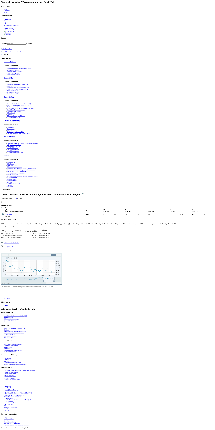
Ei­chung (9, 130)
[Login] (7, 34)
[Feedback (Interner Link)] (7, 33)
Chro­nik (9, 185)
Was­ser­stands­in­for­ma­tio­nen (14, 167)
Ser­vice (6, 156)
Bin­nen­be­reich (11, 113)
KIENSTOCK (8, 214)
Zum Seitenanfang (5, 298)
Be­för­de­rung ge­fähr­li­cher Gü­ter (15, 132)
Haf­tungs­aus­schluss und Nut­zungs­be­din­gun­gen (16, 425)
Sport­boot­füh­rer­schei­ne (13, 117)
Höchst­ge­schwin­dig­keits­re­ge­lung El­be (17, 171)
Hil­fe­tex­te (10, 186)
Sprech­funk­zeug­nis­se (13, 151)
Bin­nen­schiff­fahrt (10, 62)
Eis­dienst (9, 86)
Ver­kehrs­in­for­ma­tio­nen (13, 73)
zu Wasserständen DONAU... (11, 243)
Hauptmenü (7, 10)
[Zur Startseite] (11, 52)
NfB (5, 20)
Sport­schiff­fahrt (9, 97)
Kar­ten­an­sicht (7, 19)
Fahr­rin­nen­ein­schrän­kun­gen (14, 71)
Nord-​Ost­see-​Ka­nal (12, 93)
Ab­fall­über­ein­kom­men (13, 149)
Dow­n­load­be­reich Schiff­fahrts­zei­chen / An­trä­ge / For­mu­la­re (23, 176)
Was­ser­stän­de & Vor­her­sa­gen (11, 25)
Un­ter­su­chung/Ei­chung (12, 120)
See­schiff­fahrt (8, 78)
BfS (5, 22)
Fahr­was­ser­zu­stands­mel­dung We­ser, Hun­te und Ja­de (21, 170)
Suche (5, 12)
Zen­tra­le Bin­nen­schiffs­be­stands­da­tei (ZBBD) (19, 133)
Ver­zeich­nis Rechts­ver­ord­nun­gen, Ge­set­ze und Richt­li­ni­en (22, 143)
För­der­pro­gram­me (12, 177)
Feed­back (6, 305)
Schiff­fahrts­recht (9, 136)
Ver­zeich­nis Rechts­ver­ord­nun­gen (16, 110)
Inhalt (5, 9)
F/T (5, 23)
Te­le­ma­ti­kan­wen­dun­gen (13, 183)
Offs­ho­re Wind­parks (12, 90)
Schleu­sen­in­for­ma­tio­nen (10, 28)
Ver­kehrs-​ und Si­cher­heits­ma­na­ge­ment (17, 89)
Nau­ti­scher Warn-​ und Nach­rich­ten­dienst (18, 87)
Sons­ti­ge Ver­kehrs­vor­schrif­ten (15, 152)
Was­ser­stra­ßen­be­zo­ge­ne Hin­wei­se (16, 116)
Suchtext (4, 43)
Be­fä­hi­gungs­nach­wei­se (13, 74)
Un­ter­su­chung (11, 129)
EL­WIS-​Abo (10, 164)
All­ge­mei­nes (10, 127)
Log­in (5, 417)
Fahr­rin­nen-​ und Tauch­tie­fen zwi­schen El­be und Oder (21, 168)
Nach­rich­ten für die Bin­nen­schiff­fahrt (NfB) (19, 68)
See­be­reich (10, 114)
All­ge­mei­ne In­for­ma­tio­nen (14, 111)
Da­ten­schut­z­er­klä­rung (10, 422)
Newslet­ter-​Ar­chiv (12, 165)
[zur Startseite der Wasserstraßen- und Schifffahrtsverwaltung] (6, 49)
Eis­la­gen (6, 27)
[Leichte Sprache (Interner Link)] (9, 31)
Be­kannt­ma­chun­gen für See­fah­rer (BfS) (17, 84)
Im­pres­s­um (7, 420)
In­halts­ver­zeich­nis (9, 419)
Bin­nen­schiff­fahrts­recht (13, 146)
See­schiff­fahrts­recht (12, 148)
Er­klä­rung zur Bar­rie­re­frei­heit (12, 423)
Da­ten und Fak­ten (12, 180)
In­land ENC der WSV (13, 179)
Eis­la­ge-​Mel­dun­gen (12, 174)
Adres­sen (9, 182)
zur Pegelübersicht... (9, 246)
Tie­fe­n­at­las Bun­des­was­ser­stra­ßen (16, 173)
